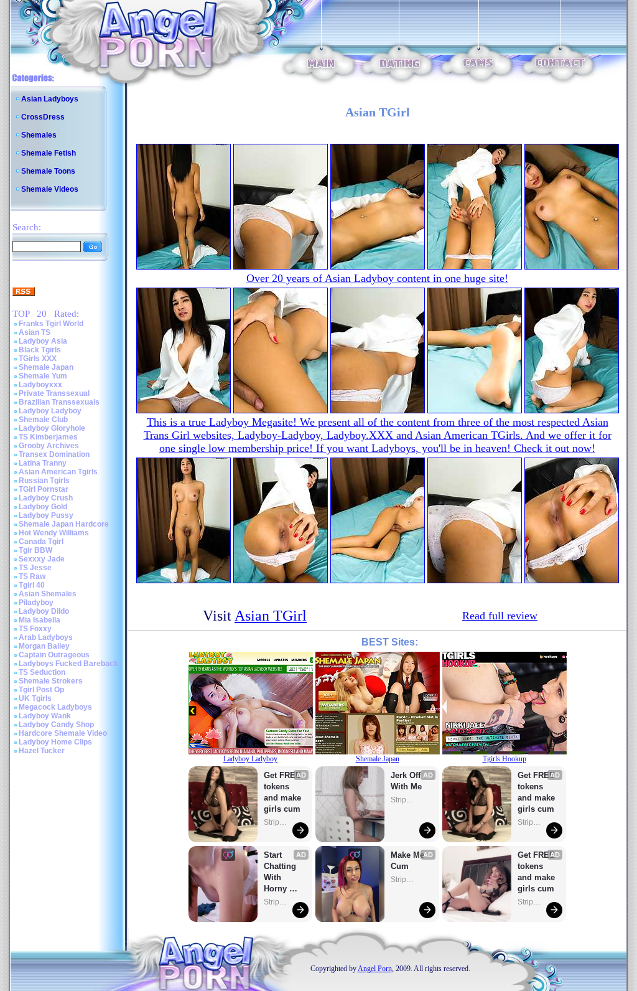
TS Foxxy (35, 628)
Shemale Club (43, 419)
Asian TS (34, 332)
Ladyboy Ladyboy (50, 410)
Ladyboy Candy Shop (56, 724)
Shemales (39, 135)
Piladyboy (36, 602)
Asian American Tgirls (58, 471)
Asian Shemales (48, 593)
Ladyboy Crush (46, 498)
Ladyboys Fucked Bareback (68, 663)
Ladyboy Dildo (44, 611)
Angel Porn (375, 968)
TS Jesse (35, 567)
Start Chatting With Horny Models (281, 872)
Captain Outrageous (54, 654)
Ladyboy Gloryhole (52, 428)
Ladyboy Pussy (46, 515)
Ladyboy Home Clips (55, 742)
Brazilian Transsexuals (59, 402)
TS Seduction (42, 672)
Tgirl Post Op (41, 689)
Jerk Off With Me (407, 781)
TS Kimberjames (48, 437)
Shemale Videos (49, 189)
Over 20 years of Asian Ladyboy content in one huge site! (377, 278)
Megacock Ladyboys (55, 707)
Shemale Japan (46, 367)
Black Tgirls (40, 349)
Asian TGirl (271, 616)
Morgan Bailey (44, 646)
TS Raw (32, 576)
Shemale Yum (43, 376)
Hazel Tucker (42, 750)
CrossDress (43, 117)
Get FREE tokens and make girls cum (282, 792)
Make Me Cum (409, 860)
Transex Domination (54, 454)
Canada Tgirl (41, 541)
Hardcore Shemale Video (63, 733)
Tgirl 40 (32, 585)
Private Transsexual (54, 393)
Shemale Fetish (48, 153)
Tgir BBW (35, 550)
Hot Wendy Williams (54, 532)
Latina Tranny (43, 463)
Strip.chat (276, 822)
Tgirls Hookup (504, 758)
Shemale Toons (48, 171)
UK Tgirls (35, 698)
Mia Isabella (39, 620)
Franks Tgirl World (51, 323)
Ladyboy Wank (45, 716)
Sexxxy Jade (42, 559)
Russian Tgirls (44, 480)
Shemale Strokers (51, 681)
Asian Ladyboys (49, 99)
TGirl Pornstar (43, 489)
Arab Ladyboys (46, 637)
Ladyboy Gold (43, 506)
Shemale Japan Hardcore (64, 524)
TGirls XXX (38, 358)
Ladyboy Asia (43, 341)
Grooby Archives (49, 445)
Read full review (499, 615)
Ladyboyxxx (40, 384)
